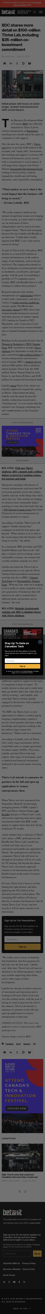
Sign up (22, 666)
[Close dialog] (40, 642)
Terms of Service (27, 671)
